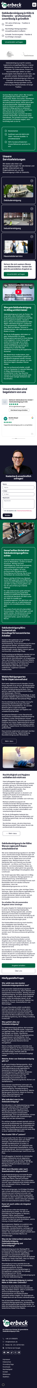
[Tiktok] (11, 1352)
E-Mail (5, 491)
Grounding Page (8, 1364)
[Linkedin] (19, 1352)
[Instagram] (15, 1352)
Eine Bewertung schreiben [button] (19, 410)
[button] (34, 5)
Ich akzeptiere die (18, 510)
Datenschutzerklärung (24, 510)
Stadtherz (6, 1377)
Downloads (6, 1367)
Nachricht (6, 498)
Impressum (6, 1359)
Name (5, 484)
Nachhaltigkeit (7, 1369)
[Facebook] (4, 1352)
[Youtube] (8, 1352)
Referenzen (6, 1374)
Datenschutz (7, 1362)
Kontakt (5, 1372)
